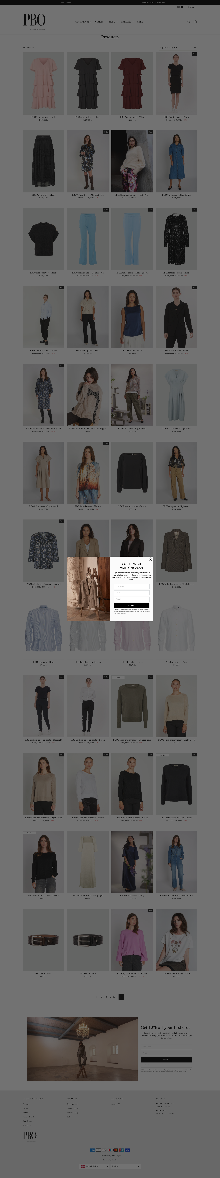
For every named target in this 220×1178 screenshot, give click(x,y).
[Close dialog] (150, 559)
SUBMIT (132, 606)
